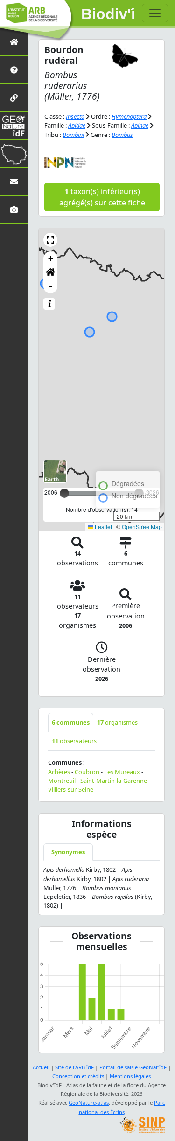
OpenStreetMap (142, 526)
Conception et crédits (78, 1076)
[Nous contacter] (14, 181)
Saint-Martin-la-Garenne (113, 780)
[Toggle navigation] (155, 13)
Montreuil (62, 780)
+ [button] (50, 258)
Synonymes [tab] (68, 852)
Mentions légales (130, 1076)
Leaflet (102, 526)
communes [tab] (71, 722)
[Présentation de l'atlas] (14, 69)
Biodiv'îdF (108, 14)
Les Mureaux (122, 771)
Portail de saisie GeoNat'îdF (133, 1067)
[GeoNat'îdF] (14, 125)
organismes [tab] (117, 722)
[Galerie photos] (14, 209)
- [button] (50, 286)
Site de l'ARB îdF (74, 1067)
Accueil (41, 1067)
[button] (50, 240)
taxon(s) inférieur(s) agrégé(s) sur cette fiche (102, 197)
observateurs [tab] (74, 741)
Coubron (87, 771)
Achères (59, 771)
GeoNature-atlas (89, 1102)
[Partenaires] (14, 97)
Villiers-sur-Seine (70, 789)
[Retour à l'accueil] (14, 41)
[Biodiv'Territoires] (14, 153)
